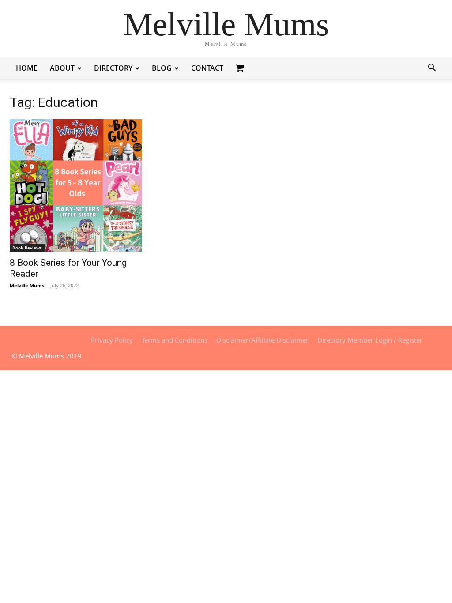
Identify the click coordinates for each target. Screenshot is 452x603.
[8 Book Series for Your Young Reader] (76, 185)
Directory (113, 68)
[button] (431, 68)
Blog (162, 68)
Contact (207, 68)
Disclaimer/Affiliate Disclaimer (262, 340)
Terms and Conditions (174, 340)
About (62, 68)
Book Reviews (27, 248)
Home (27, 68)
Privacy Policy (112, 340)
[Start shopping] (241, 68)
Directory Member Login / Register (369, 340)
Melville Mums (27, 285)
